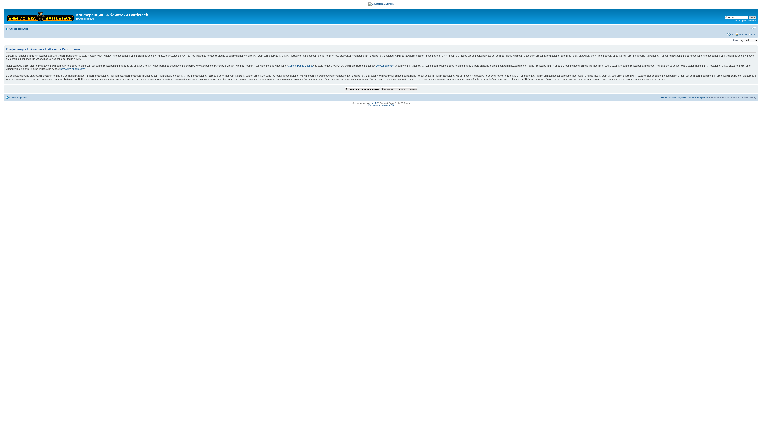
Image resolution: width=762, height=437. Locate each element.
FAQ (732, 34)
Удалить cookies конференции (693, 97)
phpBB (375, 103)
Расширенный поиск (745, 20)
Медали (743, 34)
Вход (753, 34)
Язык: (736, 40)
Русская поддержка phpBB (381, 105)
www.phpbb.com (385, 65)
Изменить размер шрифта (753, 28)
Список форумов (18, 29)
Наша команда (668, 97)
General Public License (300, 65)
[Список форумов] (40, 16)
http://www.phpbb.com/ (72, 69)
